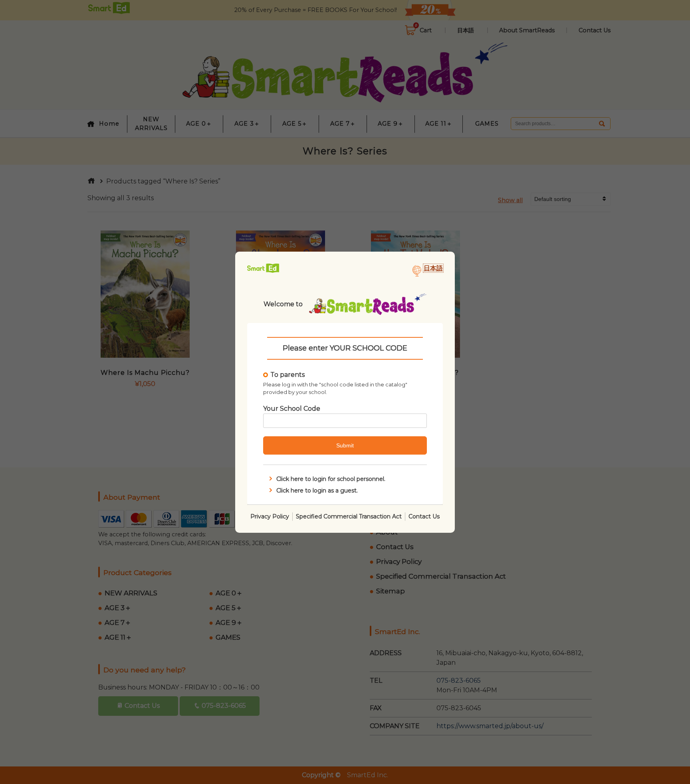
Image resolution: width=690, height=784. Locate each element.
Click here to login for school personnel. (330, 479)
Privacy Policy (269, 516)
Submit (345, 445)
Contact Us (424, 516)
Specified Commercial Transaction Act (349, 516)
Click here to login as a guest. (317, 490)
